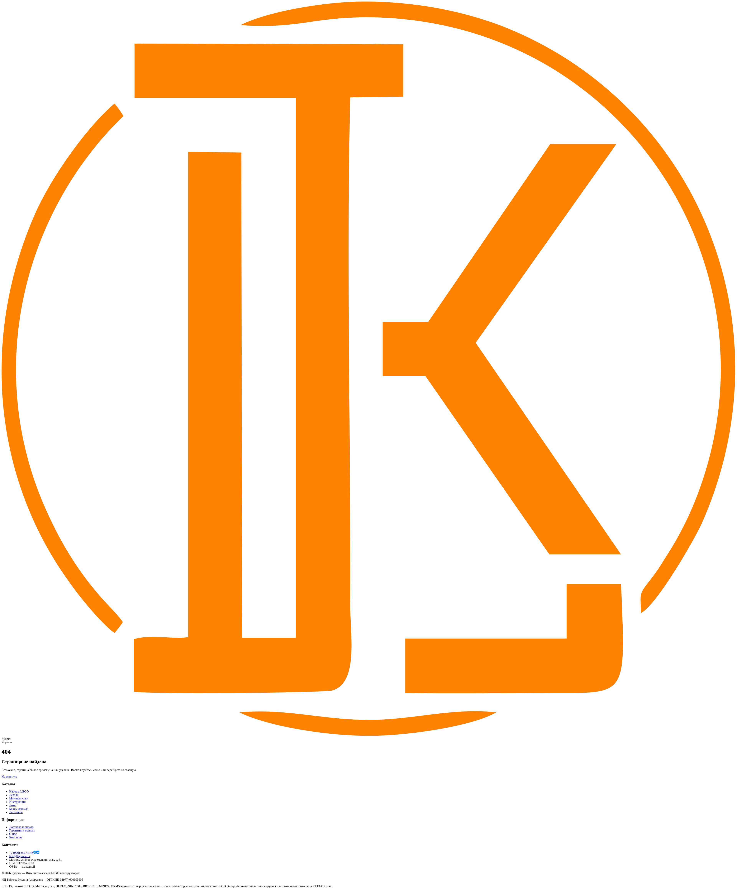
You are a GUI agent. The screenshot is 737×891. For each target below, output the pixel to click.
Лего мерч (16, 812)
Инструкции (17, 801)
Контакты (15, 837)
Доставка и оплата (21, 827)
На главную (9, 776)
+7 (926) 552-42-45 (21, 852)
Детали (14, 795)
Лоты (12, 805)
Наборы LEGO (19, 791)
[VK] (37, 852)
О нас (13, 834)
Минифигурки (18, 798)
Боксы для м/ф (18, 808)
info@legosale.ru (19, 856)
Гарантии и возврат (22, 830)
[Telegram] (34, 852)
